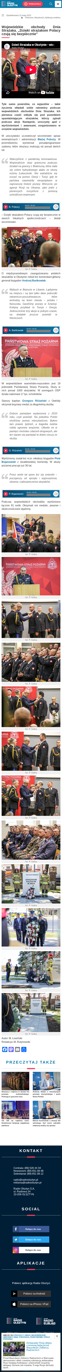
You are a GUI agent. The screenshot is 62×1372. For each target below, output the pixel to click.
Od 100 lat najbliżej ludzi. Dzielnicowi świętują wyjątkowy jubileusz (15, 1123)
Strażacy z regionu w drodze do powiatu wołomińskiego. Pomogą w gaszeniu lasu (15, 1094)
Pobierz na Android (34, 1293)
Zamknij (57, 1336)
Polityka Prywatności (31, 1371)
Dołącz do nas (33, 1229)
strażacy (18, 1335)
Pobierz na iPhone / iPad (34, 1304)
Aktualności (39, 18)
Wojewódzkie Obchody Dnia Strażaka (24, 1336)
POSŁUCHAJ (35, 4)
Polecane (29, 18)
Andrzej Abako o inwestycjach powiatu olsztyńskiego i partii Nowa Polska (46, 1094)
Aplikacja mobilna (52, 18)
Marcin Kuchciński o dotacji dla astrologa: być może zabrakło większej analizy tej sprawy (46, 1123)
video (27, 1335)
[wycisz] (56, 207)
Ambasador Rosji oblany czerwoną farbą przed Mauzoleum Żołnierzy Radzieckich (39, 1346)
